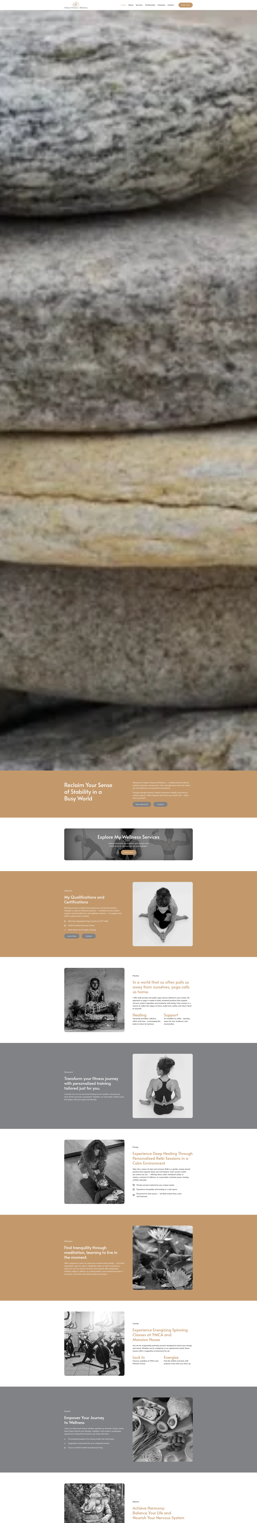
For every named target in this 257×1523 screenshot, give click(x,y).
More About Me (142, 804)
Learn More (128, 852)
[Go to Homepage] (76, 5)
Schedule (161, 5)
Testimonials (150, 5)
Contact (171, 5)
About (130, 5)
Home (123, 5)
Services (139, 5)
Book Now (185, 5)
